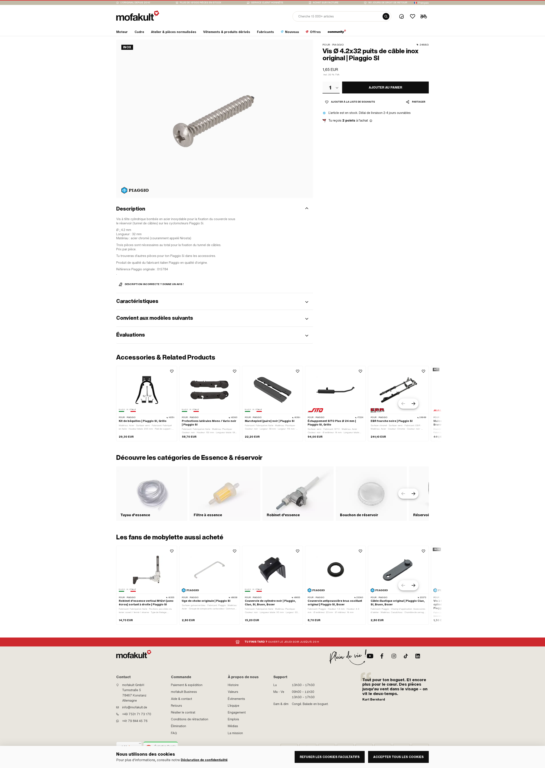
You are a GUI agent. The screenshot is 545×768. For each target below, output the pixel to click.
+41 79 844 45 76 (135, 721)
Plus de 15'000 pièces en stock (200, 2)
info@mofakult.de (134, 707)
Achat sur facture (325, 2)
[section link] (337, 32)
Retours (176, 706)
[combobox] (331, 87)
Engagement (237, 712)
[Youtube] (370, 656)
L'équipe (233, 706)
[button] (214, 209)
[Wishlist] (412, 16)
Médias (233, 726)
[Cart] (424, 16)
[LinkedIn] (417, 656)
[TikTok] (406, 656)
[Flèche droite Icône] (413, 403)
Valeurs (233, 692)
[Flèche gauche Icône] (403, 403)
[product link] (146, 403)
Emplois (233, 719)
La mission (235, 733)
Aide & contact (181, 699)
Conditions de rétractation (189, 719)
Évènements (236, 699)
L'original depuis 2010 (135, 2)
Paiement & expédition (186, 685)
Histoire (233, 685)
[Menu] (140, 744)
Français (423, 2)
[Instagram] (394, 656)
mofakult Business (184, 692)
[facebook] (382, 656)
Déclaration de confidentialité (204, 760)
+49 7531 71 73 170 (136, 714)
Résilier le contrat (183, 712)
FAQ (174, 733)
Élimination (178, 726)
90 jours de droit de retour (387, 2)
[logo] (137, 15)
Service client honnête (267, 2)
